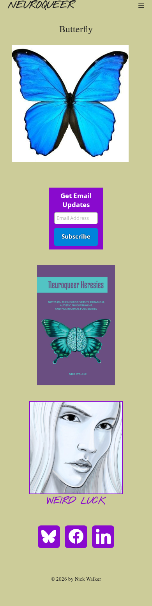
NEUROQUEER (41, 5)
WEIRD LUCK (76, 501)
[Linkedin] (103, 536)
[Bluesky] (49, 536)
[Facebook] (76, 536)
